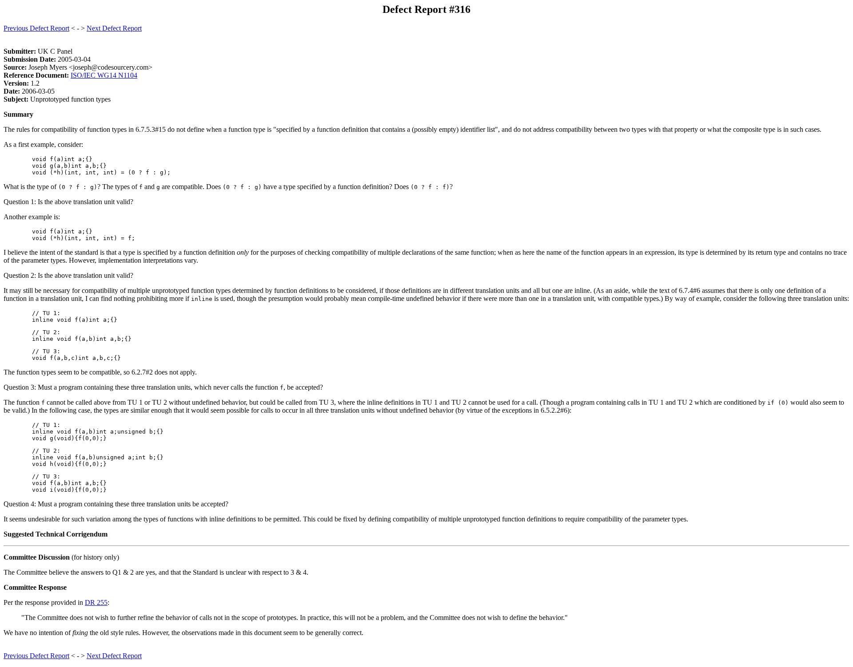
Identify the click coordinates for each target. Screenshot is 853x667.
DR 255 (96, 602)
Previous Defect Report (36, 28)
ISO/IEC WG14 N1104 (104, 75)
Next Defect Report (114, 28)
